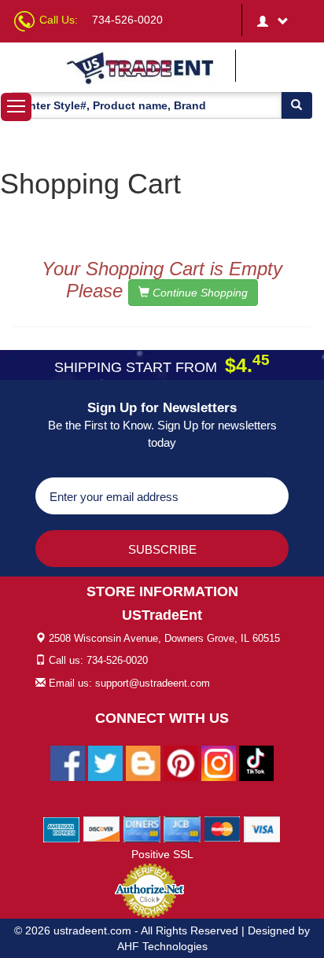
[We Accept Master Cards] (222, 829)
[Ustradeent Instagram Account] (218, 763)
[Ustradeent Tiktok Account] (256, 763)
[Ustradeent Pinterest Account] (181, 763)
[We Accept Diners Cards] (141, 829)
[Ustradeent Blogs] (143, 763)
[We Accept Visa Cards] (262, 829)
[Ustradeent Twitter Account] (105, 763)
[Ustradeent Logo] (147, 67)
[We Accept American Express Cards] (61, 829)
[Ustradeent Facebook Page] (67, 763)
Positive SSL (162, 854)
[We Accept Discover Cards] (101, 829)
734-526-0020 (127, 19)
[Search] (296, 105)
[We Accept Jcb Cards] (182, 829)
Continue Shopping (198, 292)
